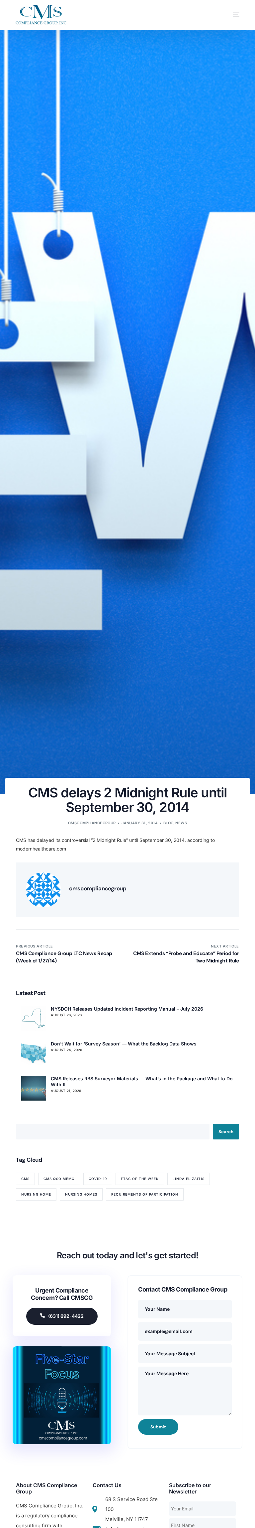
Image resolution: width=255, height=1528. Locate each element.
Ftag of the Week (140, 1179)
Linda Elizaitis (189, 1179)
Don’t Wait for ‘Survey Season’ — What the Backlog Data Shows (124, 1043)
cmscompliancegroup (92, 823)
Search (225, 1131)
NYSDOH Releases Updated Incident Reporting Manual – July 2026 (127, 1009)
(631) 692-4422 (66, 1316)
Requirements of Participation (144, 1194)
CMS (25, 1179)
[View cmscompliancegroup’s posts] (43, 889)
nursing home (36, 1194)
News (181, 823)
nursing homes (81, 1194)
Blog (168, 823)
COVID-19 (98, 1179)
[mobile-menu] (229, 15)
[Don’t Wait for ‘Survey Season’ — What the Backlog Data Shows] (33, 1053)
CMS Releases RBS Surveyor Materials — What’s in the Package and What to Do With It (142, 1081)
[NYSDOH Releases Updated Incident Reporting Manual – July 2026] (33, 1018)
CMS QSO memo (59, 1179)
